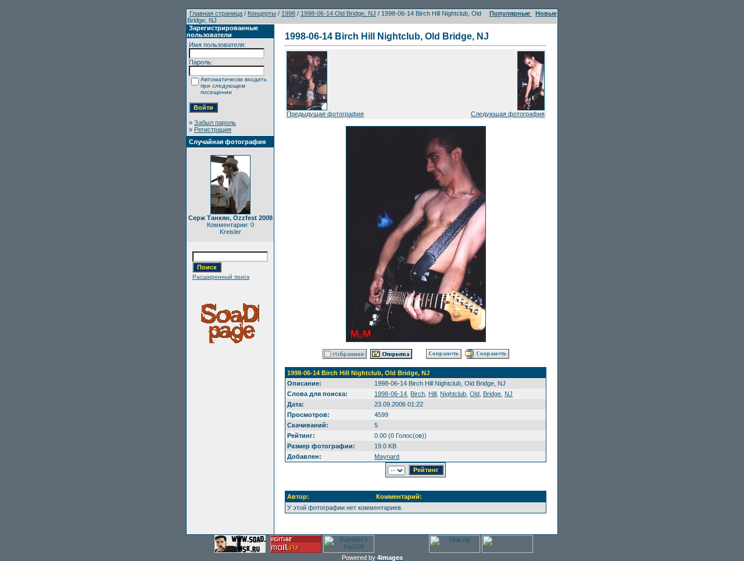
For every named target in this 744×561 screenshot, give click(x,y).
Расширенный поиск (220, 277)
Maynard (386, 456)
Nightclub (453, 393)
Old (475, 393)
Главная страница (215, 13)
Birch (417, 393)
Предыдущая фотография (325, 113)
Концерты (262, 13)
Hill (432, 393)
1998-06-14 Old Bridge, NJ (338, 13)
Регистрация (212, 129)
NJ (509, 393)
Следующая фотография (508, 113)
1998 (288, 13)
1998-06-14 (390, 393)
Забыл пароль (215, 122)
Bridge (492, 393)
